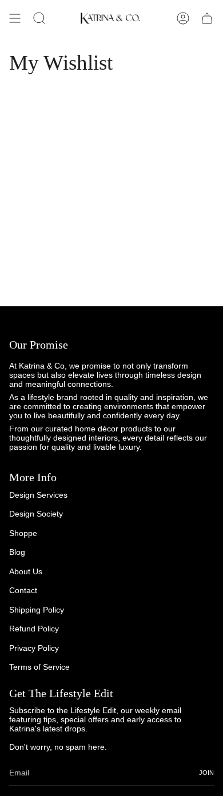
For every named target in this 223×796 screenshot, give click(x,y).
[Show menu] (14, 18)
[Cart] (207, 18)
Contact (23, 590)
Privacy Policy (34, 648)
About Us (25, 571)
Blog (17, 552)
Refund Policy (34, 628)
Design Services (38, 494)
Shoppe (23, 533)
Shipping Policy (36, 609)
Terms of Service (39, 666)
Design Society (36, 513)
